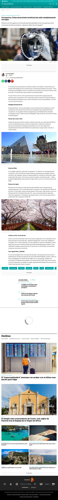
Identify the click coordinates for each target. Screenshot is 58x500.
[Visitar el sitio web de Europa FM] (47, 484)
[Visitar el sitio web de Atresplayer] (26, 487)
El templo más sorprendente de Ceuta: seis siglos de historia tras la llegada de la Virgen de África (25, 420)
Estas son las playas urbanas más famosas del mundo (29, 294)
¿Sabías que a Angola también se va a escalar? (11, 467)
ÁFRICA (3, 466)
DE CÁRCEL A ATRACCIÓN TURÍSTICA (37, 466)
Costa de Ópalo (41, 1)
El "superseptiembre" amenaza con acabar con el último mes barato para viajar (28, 378)
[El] (29, 358)
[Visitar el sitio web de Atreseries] (35, 484)
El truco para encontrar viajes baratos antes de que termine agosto (29, 302)
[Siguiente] (55, 1)
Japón (35, 268)
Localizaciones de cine (16, 7)
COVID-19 (5, 268)
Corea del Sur (49, 268)
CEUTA (2, 416)
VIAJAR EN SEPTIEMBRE (6, 375)
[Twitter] (6, 76)
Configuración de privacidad (45, 494)
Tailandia (21, 268)
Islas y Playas (5, 7)
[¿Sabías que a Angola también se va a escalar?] (15, 457)
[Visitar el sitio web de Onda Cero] (41, 484)
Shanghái (29, 268)
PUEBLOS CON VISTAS (26, 283)
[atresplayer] (50, 4)
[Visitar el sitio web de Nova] (22, 484)
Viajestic (3, 9)
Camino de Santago (48, 7)
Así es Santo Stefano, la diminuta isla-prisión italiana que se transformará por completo (42, 468)
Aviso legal (9, 494)
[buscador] (53, 4)
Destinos (6, 336)
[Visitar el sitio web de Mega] (29, 484)
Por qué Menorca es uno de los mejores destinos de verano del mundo (14, 444)
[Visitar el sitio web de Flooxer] (33, 487)
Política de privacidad (16, 494)
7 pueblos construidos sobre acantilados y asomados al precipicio (29, 286)
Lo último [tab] (33, 280)
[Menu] (56, 4)
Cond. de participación (33, 494)
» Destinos (7, 9)
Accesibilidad (35, 496)
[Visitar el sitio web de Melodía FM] (53, 484)
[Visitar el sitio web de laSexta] (10, 484)
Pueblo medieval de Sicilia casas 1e (30, 1)
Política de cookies (25, 494)
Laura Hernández (10, 73)
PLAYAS (23, 292)
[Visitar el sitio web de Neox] (16, 484)
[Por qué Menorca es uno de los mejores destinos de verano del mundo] (15, 433)
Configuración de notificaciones (26, 496)
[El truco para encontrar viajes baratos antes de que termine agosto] (43, 433)
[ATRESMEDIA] (29, 480)
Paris (41, 268)
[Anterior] (11, 1)
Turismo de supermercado (17, 1)
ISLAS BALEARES (5, 442)
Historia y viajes (27, 7)
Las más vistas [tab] (22, 280)
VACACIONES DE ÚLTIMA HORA (28, 299)
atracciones (13, 268)
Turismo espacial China (49, 1)
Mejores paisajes (37, 7)
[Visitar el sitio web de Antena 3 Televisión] (4, 484)
